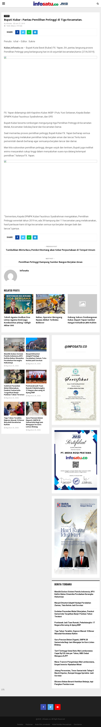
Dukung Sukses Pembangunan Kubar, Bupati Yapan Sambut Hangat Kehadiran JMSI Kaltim (82, 320)
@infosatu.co (76, 346)
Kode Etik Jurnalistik (42, 724)
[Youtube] (57, 707)
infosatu (9, 23)
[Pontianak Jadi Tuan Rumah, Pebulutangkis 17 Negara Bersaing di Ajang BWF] (36, 376)
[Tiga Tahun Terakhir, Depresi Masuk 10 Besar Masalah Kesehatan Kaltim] (14, 409)
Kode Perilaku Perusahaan (61, 724)
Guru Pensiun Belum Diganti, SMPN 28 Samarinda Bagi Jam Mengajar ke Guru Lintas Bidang (34, 422)
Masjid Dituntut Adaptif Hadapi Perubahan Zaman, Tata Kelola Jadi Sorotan (36, 357)
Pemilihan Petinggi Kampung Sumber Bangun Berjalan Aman (50, 262)
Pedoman (29, 724)
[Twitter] (50, 707)
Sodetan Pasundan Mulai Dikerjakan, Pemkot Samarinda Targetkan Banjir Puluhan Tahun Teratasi (14, 390)
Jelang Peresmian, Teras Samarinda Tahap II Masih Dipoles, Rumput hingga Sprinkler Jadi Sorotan (74, 673)
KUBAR (7, 16)
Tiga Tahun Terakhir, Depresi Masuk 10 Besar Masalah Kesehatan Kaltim (14, 421)
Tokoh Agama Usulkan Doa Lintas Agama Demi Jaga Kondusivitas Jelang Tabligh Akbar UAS (17, 321)
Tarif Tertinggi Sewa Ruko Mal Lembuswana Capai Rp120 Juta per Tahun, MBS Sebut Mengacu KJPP (73, 653)
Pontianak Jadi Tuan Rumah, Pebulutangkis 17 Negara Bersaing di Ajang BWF (35, 389)
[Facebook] (43, 707)
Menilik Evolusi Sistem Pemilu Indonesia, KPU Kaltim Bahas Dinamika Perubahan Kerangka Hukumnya (14, 358)
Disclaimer (78, 724)
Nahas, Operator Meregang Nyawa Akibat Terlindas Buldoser (49, 320)
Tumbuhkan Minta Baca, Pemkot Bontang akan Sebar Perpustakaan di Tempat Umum (50, 250)
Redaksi (20, 724)
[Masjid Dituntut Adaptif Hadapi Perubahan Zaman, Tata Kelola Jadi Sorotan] (36, 344)
